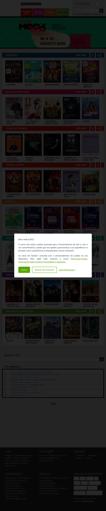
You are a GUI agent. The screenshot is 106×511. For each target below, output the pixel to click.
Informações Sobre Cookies (30, 262)
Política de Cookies (79, 258)
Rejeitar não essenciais (44, 270)
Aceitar (24, 270)
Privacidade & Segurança (54, 262)
